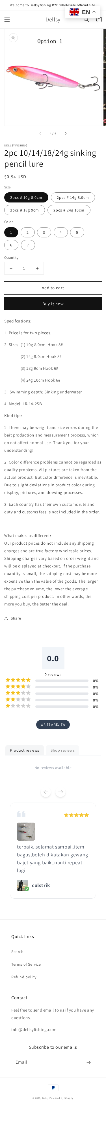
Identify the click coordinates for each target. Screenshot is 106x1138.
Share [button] (16, 618)
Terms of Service (26, 964)
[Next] (60, 792)
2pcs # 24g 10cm (69, 210)
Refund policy (23, 976)
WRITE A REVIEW (53, 724)
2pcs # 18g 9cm (24, 210)
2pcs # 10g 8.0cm (26, 197)
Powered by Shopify (61, 1097)
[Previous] (46, 792)
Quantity (11, 257)
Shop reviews (63, 750)
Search (17, 951)
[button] (7, 19)
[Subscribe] (88, 1062)
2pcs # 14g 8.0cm (73, 197)
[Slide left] (40, 133)
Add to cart (53, 287)
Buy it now (53, 303)
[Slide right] (65, 133)
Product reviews (24, 750)
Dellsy (45, 1097)
